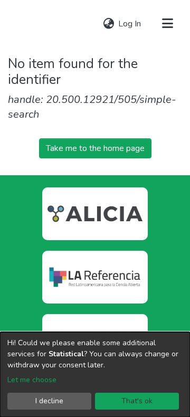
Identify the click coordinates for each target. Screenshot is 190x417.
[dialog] (95, 374)
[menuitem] (108, 23)
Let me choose (31, 380)
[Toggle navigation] (167, 24)
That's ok (137, 401)
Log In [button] (130, 24)
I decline (49, 401)
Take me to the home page (95, 148)
